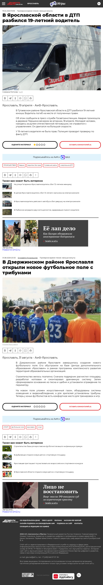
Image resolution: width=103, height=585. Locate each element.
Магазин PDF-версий (72, 520)
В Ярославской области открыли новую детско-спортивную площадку (44, 472)
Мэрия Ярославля (10, 344)
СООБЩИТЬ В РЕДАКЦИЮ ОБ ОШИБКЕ (34, 526)
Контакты (78, 523)
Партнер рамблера (43, 575)
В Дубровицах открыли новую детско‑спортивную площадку (39, 455)
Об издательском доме (30, 520)
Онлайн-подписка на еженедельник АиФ (37, 523)
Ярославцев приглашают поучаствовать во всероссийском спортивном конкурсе (48, 463)
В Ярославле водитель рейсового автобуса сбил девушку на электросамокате (47, 201)
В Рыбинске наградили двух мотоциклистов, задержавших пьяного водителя (46, 210)
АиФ (21, 92)
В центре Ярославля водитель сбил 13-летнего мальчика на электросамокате (46, 193)
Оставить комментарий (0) (80, 145)
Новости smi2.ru (11, 250)
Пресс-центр (47, 520)
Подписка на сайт (64, 523)
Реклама (58, 520)
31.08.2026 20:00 (9, 258)
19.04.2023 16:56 (8, 11)
